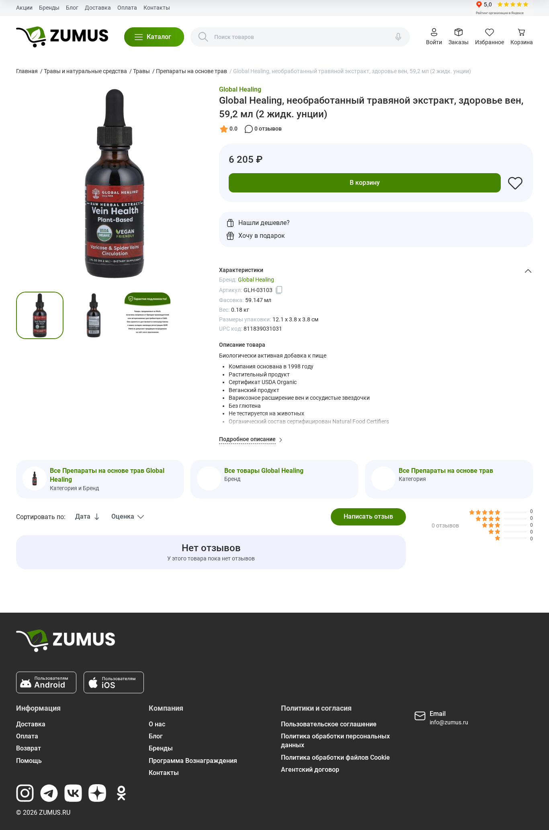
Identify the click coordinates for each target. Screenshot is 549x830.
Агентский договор (310, 769)
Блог (72, 7)
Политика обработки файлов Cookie (335, 757)
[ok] (121, 793)
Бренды (49, 7)
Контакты (156, 7)
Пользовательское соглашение (329, 724)
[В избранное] (515, 182)
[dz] (97, 793)
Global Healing (240, 89)
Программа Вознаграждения (193, 761)
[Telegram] (49, 793)
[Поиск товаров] (203, 37)
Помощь (29, 761)
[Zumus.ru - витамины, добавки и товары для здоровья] (62, 37)
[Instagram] (25, 793)
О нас (157, 724)
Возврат (28, 748)
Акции (24, 7)
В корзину (365, 182)
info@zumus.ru (449, 722)
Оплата (127, 7)
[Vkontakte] (73, 793)
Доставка (98, 7)
